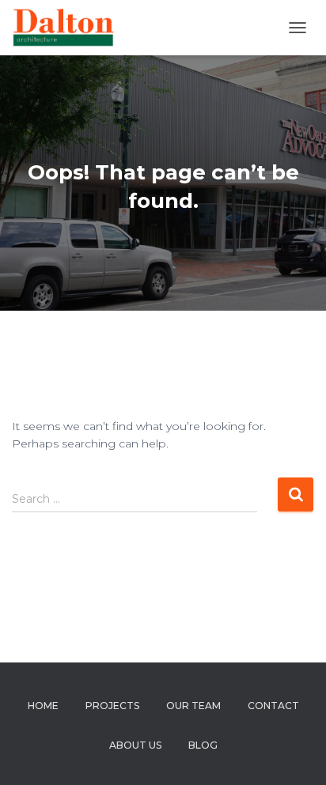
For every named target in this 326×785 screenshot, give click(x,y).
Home (43, 705)
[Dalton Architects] (69, 27)
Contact (273, 705)
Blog (203, 745)
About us (135, 745)
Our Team (193, 705)
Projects (112, 705)
